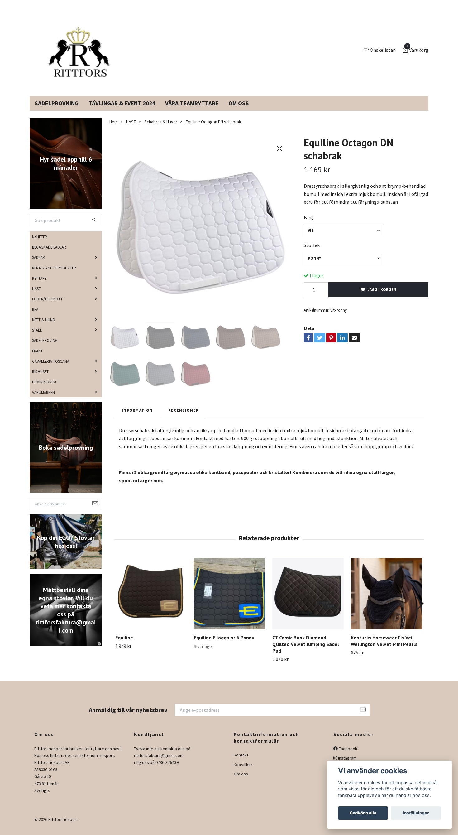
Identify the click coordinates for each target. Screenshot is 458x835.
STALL (37, 337)
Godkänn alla (363, 812)
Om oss (241, 781)
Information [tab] (137, 417)
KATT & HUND (43, 327)
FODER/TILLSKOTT (47, 306)
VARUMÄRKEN (43, 399)
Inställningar (416, 812)
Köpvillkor (243, 772)
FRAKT (37, 358)
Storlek (312, 253)
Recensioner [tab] (183, 417)
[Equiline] (151, 601)
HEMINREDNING (45, 389)
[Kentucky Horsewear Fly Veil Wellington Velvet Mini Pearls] (386, 601)
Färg (308, 225)
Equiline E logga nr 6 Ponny (224, 645)
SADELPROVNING (57, 110)
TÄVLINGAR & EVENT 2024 (121, 110)
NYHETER (39, 244)
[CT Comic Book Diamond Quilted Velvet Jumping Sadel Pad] (308, 601)
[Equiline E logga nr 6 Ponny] (229, 601)
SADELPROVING (45, 347)
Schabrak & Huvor (160, 129)
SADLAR (38, 264)
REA (35, 316)
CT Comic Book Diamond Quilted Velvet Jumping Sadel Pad (305, 651)
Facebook (347, 756)
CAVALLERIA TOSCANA (50, 368)
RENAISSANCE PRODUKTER (54, 275)
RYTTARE (39, 285)
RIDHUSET (40, 378)
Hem (113, 129)
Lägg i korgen (381, 296)
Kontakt (241, 762)
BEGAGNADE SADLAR (49, 254)
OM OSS (238, 110)
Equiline (124, 645)
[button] (419, 611)
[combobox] (344, 237)
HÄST (36, 296)
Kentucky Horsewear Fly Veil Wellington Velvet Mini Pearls (384, 648)
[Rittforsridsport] (80, 54)
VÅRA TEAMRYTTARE (191, 110)
